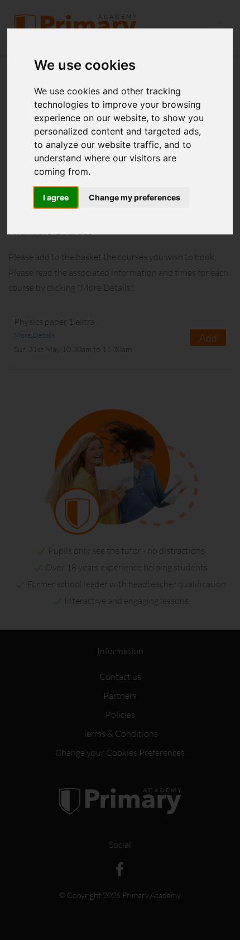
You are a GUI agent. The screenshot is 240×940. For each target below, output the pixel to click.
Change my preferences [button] (134, 197)
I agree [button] (56, 197)
